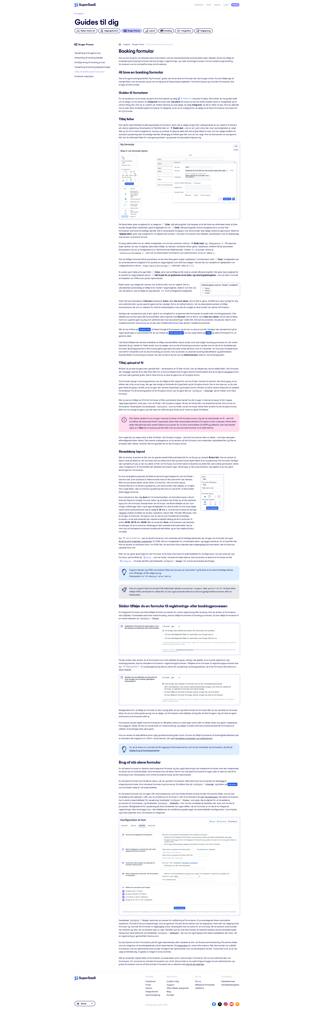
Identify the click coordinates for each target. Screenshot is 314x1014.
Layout (152, 31)
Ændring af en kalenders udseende (135, 541)
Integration (186, 31)
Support (217, 5)
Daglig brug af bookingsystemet (144, 750)
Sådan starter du (88, 31)
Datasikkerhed (228, 981)
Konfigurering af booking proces (90, 62)
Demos (149, 988)
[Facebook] (214, 1004)
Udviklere (199, 988)
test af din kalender (195, 964)
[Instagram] (226, 1004)
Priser (208, 5)
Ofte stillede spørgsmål (177, 988)
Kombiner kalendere (84, 76)
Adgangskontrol (111, 31)
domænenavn (211, 797)
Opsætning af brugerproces (88, 53)
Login (225, 5)
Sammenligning (153, 995)
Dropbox (228, 371)
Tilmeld (235, 5)
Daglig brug (205, 31)
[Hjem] (85, 5)
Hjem (120, 44)
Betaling (168, 31)
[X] (220, 1004)
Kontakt (170, 995)
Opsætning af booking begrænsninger (93, 67)
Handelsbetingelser (230, 984)
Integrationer (152, 991)
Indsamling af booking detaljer (89, 57)
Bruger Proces (138, 44)
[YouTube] (232, 1004)
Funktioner (198, 5)
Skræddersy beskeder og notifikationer (193, 738)
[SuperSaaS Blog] (237, 1004)
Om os (198, 981)
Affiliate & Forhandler (205, 984)
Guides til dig (173, 981)
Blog (169, 991)
